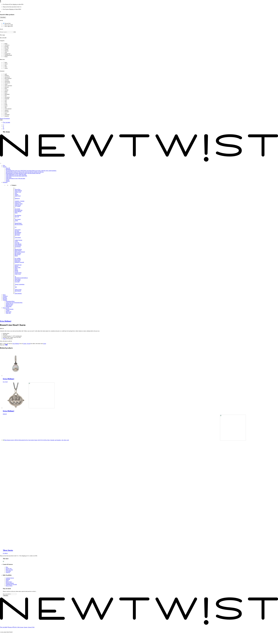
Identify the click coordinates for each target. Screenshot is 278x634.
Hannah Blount (18, 223)
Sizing (7, 580)
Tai (15, 276)
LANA (16, 241)
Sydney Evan (17, 274)
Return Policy (9, 581)
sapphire (6, 110)
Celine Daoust (17, 205)
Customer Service (10, 578)
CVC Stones (17, 206)
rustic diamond (8, 108)
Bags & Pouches (9, 309)
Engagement (7, 53)
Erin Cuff (16, 216)
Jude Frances (17, 233)
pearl (6, 103)
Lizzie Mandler (17, 244)
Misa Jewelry (17, 254)
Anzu (15, 193)
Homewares (8, 311)
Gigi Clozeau (17, 219)
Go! (1, 119)
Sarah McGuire (18, 264)
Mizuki (16, 255)
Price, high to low (9, 26)
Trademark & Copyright (11, 584)
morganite (7, 98)
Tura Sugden (17, 280)
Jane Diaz (16, 231)
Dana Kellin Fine (18, 210)
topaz (6, 113)
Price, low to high (9, 24)
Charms (6, 49)
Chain (4, 338)
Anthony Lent (17, 192)
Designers (5, 182)
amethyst (7, 75)
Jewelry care (9, 568)
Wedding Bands (8, 55)
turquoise (7, 116)
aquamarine (7, 77)
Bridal (6, 56)
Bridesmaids (8, 306)
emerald (6, 90)
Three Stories (17, 279)
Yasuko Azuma (17, 289)
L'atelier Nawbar (18, 240)
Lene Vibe (16, 242)
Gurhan (16, 220)
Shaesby (16, 266)
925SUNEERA (18, 293)
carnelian (7, 79)
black (6, 62)
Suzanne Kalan (17, 272)
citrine (6, 84)
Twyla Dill (16, 281)
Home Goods (6, 307)
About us (8, 572)
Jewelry (4, 166)
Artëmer (16, 194)
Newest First (7, 23)
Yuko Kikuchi (17, 290)
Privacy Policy (9, 585)
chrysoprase (7, 82)
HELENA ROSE (18, 224)
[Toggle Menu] (0, 163)
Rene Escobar (17, 259)
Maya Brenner (17, 253)
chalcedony (7, 81)
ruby (6, 107)
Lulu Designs (17, 246)
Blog (7, 567)
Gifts (6, 52)
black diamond (8, 78)
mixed (6, 63)
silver (6, 66)
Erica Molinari (17, 215)
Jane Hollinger (17, 232)
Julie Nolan (17, 235)
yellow (6, 68)
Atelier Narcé (17, 195)
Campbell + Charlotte (19, 201)
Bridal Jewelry (9, 305)
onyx (6, 100)
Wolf (15, 287)
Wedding (5, 300)
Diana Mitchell (17, 211)
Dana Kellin (17, 208)
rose (6, 65)
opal (6, 101)
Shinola (16, 270)
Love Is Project (17, 245)
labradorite (7, 94)
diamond (7, 87)
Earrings (6, 46)
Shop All (8, 168)
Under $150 (8, 177)
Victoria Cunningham (19, 284)
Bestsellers (8, 169)
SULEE (16, 271)
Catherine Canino (18, 203)
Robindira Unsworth (19, 262)
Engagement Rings (10, 301)
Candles (7, 310)
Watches (6, 50)
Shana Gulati (17, 267)
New (4, 165)
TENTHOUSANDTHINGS (21, 277)
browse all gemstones (5, 118)
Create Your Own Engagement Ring (14, 302)
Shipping (8, 579)
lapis (6, 95)
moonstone (7, 97)
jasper (6, 92)
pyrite (6, 104)
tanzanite (7, 111)
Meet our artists (9, 569)
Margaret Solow (18, 249)
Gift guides (8, 571)
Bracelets (7, 48)
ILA (15, 227)
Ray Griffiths (17, 258)
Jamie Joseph (17, 229)
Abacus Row (17, 189)
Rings (6, 43)
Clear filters (3, 17)
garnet (6, 91)
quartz (6, 106)
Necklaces (7, 45)
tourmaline (7, 114)
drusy (6, 88)
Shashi (16, 268)
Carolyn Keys (17, 202)
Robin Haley (17, 261)
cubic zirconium (8, 85)
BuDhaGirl (17, 198)
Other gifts (8, 313)
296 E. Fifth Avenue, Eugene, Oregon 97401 (24, 627)
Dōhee (16, 212)
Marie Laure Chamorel (19, 251)
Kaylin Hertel (17, 237)
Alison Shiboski (18, 190)
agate (6, 74)
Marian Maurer (17, 250)
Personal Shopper (10, 583)
